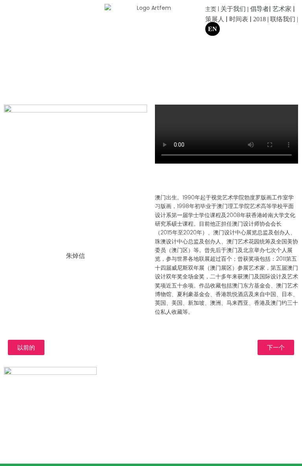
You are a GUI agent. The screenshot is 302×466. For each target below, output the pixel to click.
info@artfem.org (228, 371)
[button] (26, 347)
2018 (259, 19)
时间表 (238, 19)
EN (212, 29)
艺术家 (282, 8)
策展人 (214, 19)
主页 (210, 9)
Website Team (227, 384)
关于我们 (233, 8)
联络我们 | (284, 19)
